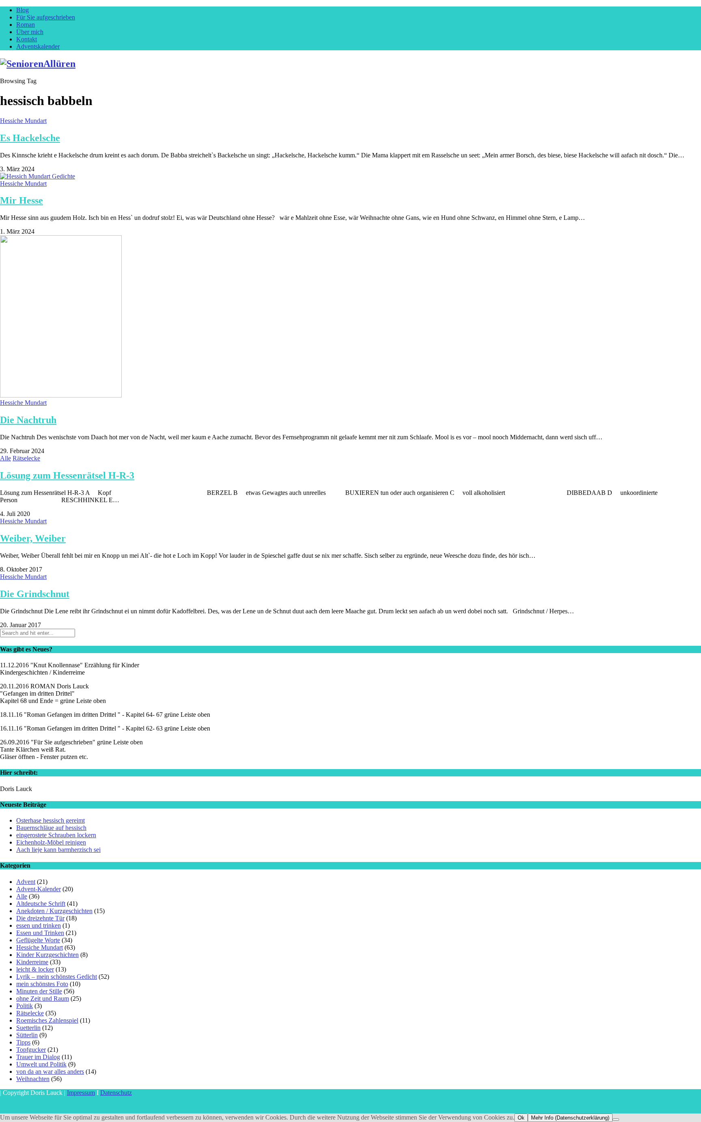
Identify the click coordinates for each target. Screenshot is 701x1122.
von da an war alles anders (50, 1071)
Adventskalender (38, 46)
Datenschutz (116, 1092)
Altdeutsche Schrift (40, 903)
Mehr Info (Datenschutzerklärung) (570, 1118)
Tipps (23, 1042)
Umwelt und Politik (41, 1064)
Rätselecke (26, 458)
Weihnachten (32, 1078)
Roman (25, 24)
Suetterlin (28, 1027)
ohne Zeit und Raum (42, 998)
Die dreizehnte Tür (40, 918)
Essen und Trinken (40, 932)
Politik (24, 1005)
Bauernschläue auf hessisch (51, 827)
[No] (616, 1119)
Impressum (81, 1092)
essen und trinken (38, 925)
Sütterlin (27, 1035)
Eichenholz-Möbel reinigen (51, 842)
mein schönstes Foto (42, 983)
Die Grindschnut (34, 594)
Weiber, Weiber (33, 538)
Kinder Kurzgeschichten (47, 954)
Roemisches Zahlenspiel (47, 1020)
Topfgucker (31, 1049)
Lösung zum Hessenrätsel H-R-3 (67, 475)
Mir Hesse (21, 200)
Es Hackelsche (30, 138)
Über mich (29, 31)
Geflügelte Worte (38, 940)
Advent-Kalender (38, 889)
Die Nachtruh (28, 420)
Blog (22, 9)
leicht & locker (35, 969)
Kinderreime (32, 962)
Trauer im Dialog (38, 1056)
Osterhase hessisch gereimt (50, 820)
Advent (25, 881)
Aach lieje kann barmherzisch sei (58, 849)
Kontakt (26, 39)
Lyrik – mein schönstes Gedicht (56, 976)
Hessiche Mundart (23, 120)
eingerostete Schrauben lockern (56, 835)
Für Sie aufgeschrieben (45, 17)
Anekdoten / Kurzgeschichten (54, 910)
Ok (521, 1118)
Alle (5, 458)
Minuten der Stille (39, 991)
